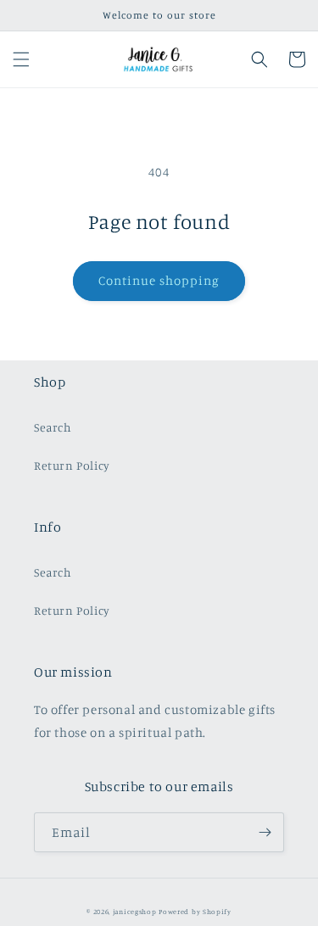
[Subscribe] (264, 832)
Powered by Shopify (195, 911)
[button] (21, 59)
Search (53, 427)
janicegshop (135, 911)
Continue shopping (159, 280)
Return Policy (72, 465)
